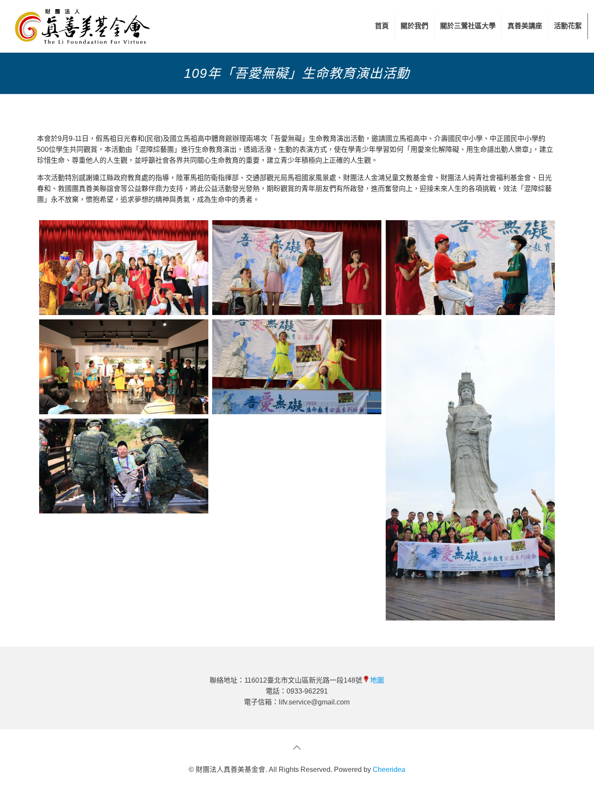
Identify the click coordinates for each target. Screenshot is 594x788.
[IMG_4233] (470, 267)
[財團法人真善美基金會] (82, 26)
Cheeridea (389, 769)
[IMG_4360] (296, 366)
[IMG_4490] (123, 267)
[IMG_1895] (470, 469)
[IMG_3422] (123, 366)
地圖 (377, 680)
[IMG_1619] (123, 466)
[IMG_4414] (296, 267)
